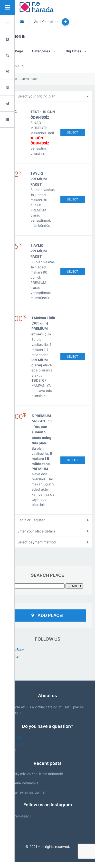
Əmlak (20, 87)
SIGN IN (19, 36)
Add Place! (51, 615)
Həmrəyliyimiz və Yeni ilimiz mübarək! (33, 774)
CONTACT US (15, 744)
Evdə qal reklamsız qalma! (24, 792)
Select (72, 132)
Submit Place (28, 79)
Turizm (20, 104)
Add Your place (46, 21)
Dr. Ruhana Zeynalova (21, 783)
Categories (41, 51)
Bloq (18, 71)
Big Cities (73, 51)
